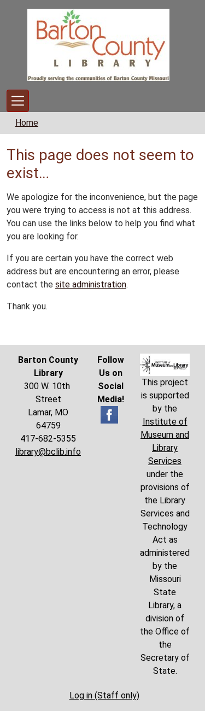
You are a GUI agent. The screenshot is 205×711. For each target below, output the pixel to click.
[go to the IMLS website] (165, 365)
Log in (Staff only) (104, 695)
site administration (90, 284)
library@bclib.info (48, 451)
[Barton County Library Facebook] (109, 414)
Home (26, 122)
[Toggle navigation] (18, 101)
